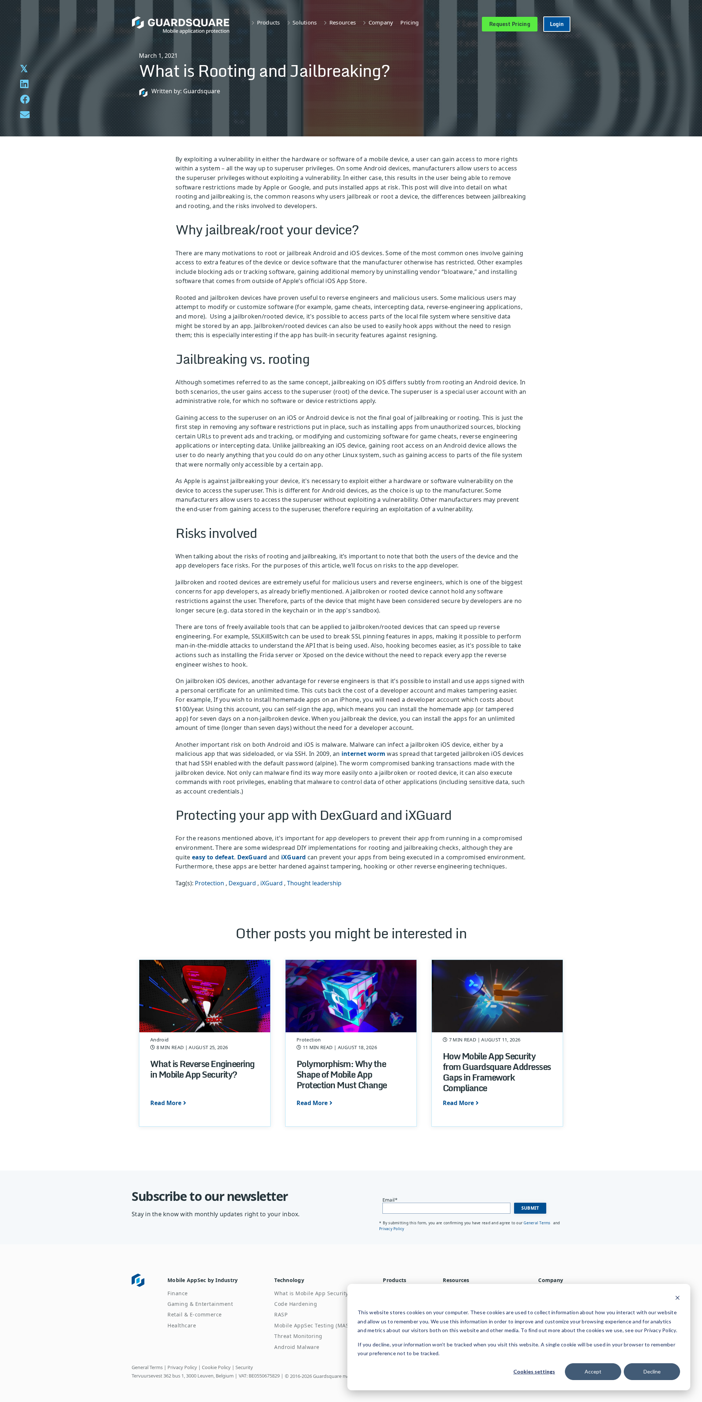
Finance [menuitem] (177, 1293)
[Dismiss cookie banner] (677, 1298)
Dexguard (242, 883)
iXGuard (293, 857)
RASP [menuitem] (280, 1314)
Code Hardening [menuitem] (295, 1303)
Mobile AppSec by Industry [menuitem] (202, 1280)
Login (557, 24)
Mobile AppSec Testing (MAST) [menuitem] (314, 1325)
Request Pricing (509, 24)
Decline (652, 1371)
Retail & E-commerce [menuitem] (194, 1314)
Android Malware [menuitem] (297, 1346)
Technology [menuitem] (289, 1280)
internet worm (363, 754)
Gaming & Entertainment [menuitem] (200, 1303)
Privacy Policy (391, 1228)
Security (244, 1367)
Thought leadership (314, 883)
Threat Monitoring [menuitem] (298, 1336)
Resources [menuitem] (456, 1280)
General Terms (538, 1222)
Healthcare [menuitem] (181, 1325)
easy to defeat (213, 857)
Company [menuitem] (550, 1280)
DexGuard (252, 857)
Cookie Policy (216, 1367)
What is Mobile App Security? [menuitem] (312, 1293)
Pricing (409, 22)
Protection (209, 883)
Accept (593, 1371)
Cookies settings (534, 1371)
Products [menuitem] (394, 1280)
